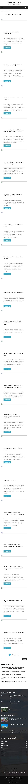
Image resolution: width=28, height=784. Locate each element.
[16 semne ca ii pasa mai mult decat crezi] (14, 627)
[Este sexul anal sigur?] (14, 473)
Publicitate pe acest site (12, 780)
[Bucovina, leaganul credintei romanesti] (4, 726)
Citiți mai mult (7, 47)
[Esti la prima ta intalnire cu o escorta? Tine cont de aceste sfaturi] (14, 507)
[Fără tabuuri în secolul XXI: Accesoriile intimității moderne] (4, 703)
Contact (19, 780)
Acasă (2, 11)
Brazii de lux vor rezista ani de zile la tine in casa (11, 674)
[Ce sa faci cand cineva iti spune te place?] (14, 348)
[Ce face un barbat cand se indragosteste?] (14, 26)
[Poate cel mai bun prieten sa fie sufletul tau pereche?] (14, 188)
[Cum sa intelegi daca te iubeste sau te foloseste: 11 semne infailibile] (14, 124)
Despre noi (8, 777)
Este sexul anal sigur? (10, 480)
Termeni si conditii (19, 778)
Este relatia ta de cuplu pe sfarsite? (14, 292)
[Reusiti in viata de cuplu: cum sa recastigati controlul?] (14, 58)
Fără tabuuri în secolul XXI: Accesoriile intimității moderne (13, 671)
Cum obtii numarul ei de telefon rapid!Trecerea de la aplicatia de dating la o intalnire (13, 682)
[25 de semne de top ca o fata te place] (14, 442)
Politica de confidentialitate (9, 778)
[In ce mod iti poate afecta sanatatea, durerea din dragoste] (14, 156)
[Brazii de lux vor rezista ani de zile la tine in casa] (4, 709)
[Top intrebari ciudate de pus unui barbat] (14, 594)
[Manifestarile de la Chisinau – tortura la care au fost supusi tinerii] (4, 720)
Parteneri (13, 777)
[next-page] (18, 655)
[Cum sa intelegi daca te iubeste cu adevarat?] (14, 219)
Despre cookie (18, 777)
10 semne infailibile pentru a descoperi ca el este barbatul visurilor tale (12, 416)
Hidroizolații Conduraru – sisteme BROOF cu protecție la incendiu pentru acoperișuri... (17, 697)
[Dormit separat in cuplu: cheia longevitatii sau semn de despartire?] (14, 539)
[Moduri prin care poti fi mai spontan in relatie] (14, 92)
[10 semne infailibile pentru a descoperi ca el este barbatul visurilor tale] (14, 410)
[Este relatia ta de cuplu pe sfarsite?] (14, 285)
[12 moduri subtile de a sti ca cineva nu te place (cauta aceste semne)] (14, 380)
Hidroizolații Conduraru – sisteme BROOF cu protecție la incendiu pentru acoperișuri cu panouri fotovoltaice (12, 668)
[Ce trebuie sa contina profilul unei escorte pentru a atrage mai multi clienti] (14, 562)
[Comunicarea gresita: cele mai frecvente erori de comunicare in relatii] (14, 317)
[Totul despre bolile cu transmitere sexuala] (14, 251)
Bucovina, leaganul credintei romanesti (17, 724)
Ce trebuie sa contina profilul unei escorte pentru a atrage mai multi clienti (13, 568)
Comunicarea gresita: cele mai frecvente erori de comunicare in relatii (13, 322)
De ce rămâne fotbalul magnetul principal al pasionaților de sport (13, 678)
